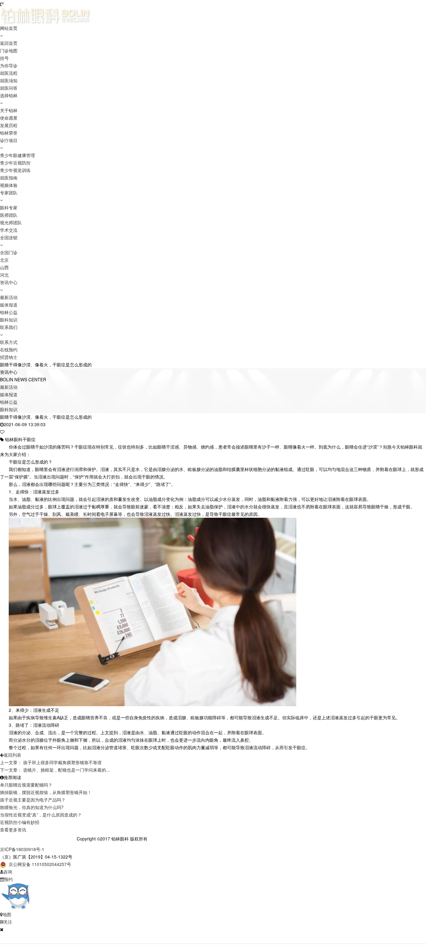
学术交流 (8, 230)
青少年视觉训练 (15, 170)
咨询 (7, 871)
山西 (4, 267)
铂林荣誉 (8, 133)
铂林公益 (8, 312)
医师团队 (8, 215)
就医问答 (8, 88)
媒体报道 (8, 305)
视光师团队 (11, 222)
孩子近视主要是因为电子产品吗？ (32, 800)
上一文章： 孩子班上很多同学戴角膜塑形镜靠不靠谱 (51, 762)
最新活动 (8, 297)
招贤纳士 (8, 357)
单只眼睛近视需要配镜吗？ (26, 785)
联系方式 (8, 342)
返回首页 (8, 43)
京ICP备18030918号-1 (22, 849)
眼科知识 (8, 319)
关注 (7, 922)
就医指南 (8, 177)
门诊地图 (8, 50)
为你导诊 (8, 65)
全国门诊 (8, 252)
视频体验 (8, 185)
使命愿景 (8, 118)
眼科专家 (8, 207)
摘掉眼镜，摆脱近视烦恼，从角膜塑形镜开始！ (46, 792)
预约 (8, 879)
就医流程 (8, 73)
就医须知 (8, 80)
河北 (4, 275)
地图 (6, 914)
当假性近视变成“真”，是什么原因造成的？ (41, 814)
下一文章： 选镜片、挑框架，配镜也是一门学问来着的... (55, 770)
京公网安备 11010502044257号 (38, 864)
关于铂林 (8, 110)
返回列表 (12, 755)
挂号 (4, 58)
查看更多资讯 (13, 829)
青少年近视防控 (15, 162)
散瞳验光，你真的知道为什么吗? (32, 807)
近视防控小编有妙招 (19, 822)
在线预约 (8, 349)
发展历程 (8, 125)
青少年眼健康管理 (17, 155)
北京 (4, 260)
